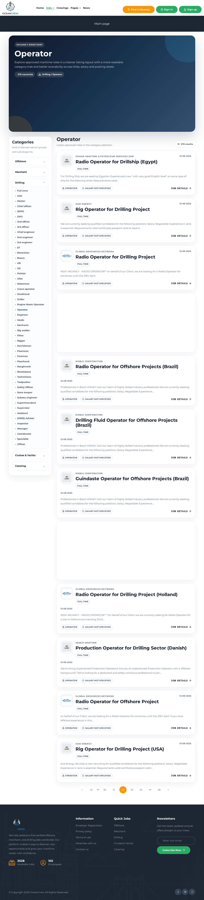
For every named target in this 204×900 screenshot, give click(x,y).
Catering (119, 849)
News (86, 7)
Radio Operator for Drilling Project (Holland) (127, 594)
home (40, 7)
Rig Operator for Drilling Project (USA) (120, 749)
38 (159, 789)
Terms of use (83, 837)
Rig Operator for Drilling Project (113, 209)
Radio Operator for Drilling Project (115, 257)
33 (132, 789)
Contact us (82, 849)
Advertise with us (86, 843)
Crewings (62, 7)
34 (141, 789)
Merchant (119, 831)
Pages (75, 7)
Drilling (118, 837)
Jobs (49, 7)
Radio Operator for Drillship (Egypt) (116, 161)
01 (91, 789)
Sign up (192, 9)
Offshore (119, 825)
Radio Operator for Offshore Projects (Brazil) (127, 366)
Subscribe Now (172, 850)
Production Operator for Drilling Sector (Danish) (131, 648)
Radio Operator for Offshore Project (117, 701)
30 (104, 789)
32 (123, 789)
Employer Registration (89, 825)
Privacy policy (84, 831)
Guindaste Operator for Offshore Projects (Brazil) (132, 478)
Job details (179, 188)
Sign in (168, 9)
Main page (102, 23)
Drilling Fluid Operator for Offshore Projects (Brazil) (127, 422)
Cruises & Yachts (123, 843)
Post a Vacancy (140, 9)
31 (114, 789)
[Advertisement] (102, 101)
